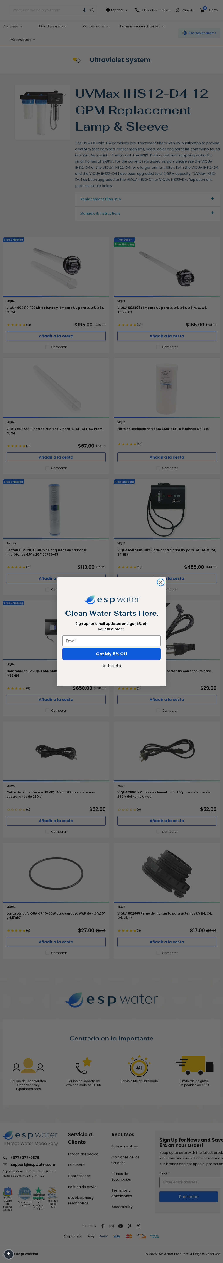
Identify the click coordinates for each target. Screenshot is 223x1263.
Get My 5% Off (111, 654)
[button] (8, 1254)
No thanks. (111, 665)
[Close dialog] (160, 582)
